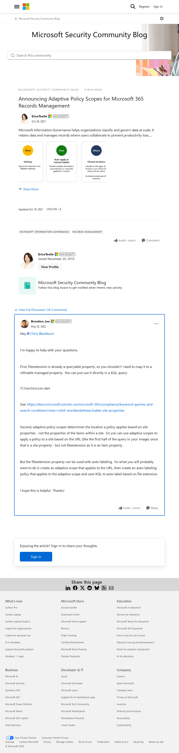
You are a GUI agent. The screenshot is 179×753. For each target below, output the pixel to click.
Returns (65, 628)
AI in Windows (12, 642)
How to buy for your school (131, 635)
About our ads (156, 741)
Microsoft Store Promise (74, 649)
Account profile (69, 607)
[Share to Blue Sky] (97, 587)
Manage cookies (64, 741)
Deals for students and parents (133, 649)
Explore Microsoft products (19, 649)
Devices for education (128, 614)
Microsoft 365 (12, 697)
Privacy (47, 741)
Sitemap (9, 741)
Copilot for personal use (18, 635)
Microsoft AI (11, 676)
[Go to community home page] (26, 6)
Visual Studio (68, 725)
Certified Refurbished (72, 642)
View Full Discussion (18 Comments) (43, 310)
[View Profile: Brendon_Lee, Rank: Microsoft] (24, 323)
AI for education (125, 656)
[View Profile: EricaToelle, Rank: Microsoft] (24, 118)
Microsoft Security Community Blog (39, 18)
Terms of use (85, 741)
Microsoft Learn (69, 690)
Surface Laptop (13, 614)
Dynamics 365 (12, 690)
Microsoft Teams (13, 711)
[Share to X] (82, 587)
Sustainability (124, 725)
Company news (125, 690)
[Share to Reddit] (89, 587)
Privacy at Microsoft (127, 697)
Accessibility (123, 718)
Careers (121, 676)
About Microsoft (125, 683)
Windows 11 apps (14, 656)
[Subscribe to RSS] (104, 587)
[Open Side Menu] (17, 6)
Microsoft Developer (72, 683)
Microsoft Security (14, 683)
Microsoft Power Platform (18, 704)
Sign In (158, 6)
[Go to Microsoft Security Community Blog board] (27, 285)
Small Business (13, 725)
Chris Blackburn (42, 333)
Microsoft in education (129, 607)
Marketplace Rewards (72, 718)
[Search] (133, 6)
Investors (121, 704)
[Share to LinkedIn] (68, 587)
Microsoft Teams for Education (133, 621)
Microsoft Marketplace (73, 711)
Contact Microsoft (28, 741)
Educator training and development (135, 642)
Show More (30, 189)
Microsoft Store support (73, 621)
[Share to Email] (111, 587)
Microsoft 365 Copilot (16, 718)
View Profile (50, 267)
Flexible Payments (70, 656)
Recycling (138, 741)
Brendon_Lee (40, 321)
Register (144, 6)
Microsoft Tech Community (75, 704)
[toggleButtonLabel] (162, 18)
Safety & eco (121, 741)
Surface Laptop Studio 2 (17, 621)
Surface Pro (11, 607)
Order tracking (68, 635)
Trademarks (103, 741)
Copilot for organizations (18, 628)
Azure (64, 676)
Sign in (36, 556)
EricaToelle (39, 116)
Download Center (70, 614)
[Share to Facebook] (75, 587)
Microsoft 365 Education (130, 628)
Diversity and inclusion (129, 711)
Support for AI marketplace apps (78, 697)
